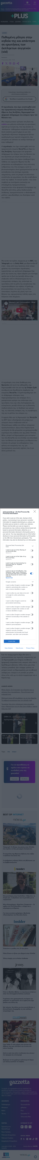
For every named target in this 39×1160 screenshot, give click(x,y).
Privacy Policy (30, 648)
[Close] (35, 512)
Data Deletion (9, 648)
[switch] (31, 550)
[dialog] (19, 580)
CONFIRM (11, 641)
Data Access (19, 648)
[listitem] (19, 546)
